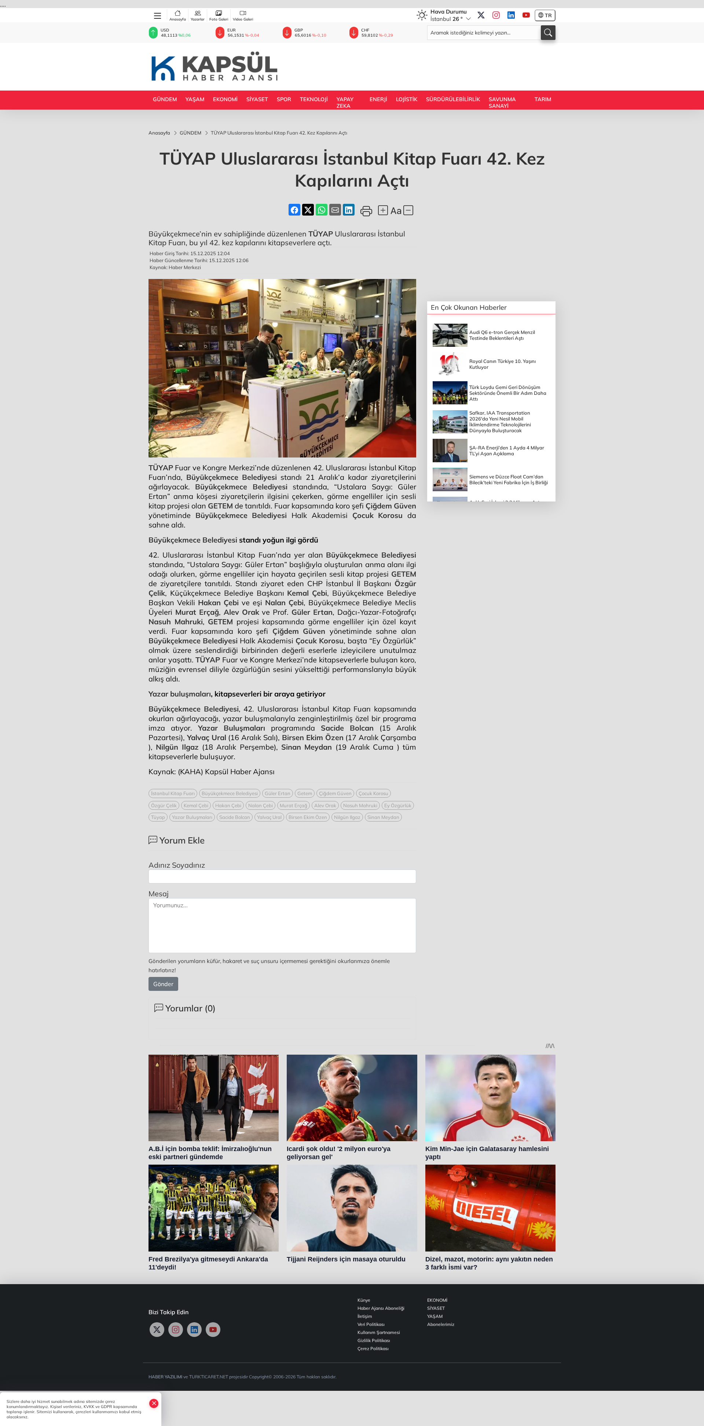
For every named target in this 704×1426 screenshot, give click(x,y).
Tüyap (158, 817)
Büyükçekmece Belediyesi (231, 477)
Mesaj (158, 893)
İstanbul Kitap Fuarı (173, 793)
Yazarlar (198, 19)
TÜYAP (320, 233)
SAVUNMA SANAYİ (502, 102)
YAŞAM (195, 99)
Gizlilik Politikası (374, 1340)
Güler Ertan (312, 612)
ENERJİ (378, 99)
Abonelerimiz (440, 1324)
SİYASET (257, 99)
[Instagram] (496, 15)
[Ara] (548, 32)
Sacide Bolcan (347, 727)
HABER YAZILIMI (165, 1376)
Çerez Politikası (373, 1348)
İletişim (365, 1316)
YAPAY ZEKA (345, 102)
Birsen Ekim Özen (313, 737)
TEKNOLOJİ (314, 99)
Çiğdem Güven (391, 505)
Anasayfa (177, 19)
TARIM (543, 99)
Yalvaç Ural (206, 737)
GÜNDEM (165, 99)
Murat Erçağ (197, 612)
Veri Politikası (371, 1324)
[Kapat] (154, 1403)
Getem (304, 793)
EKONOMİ (225, 99)
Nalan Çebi (284, 602)
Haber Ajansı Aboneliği (381, 1308)
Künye (364, 1300)
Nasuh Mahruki (175, 621)
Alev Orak (241, 612)
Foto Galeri (218, 19)
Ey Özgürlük (397, 805)
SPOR (284, 99)
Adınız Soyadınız (176, 865)
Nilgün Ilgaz (177, 746)
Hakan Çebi (218, 602)
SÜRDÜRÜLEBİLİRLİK (453, 99)
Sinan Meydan (306, 746)
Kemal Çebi (307, 593)
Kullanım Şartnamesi (379, 1332)
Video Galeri (243, 19)
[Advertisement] (422, 65)
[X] (481, 15)
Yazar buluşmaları (179, 693)
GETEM (220, 505)
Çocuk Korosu (377, 515)
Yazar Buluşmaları (231, 727)
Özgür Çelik (164, 805)
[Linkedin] (511, 15)
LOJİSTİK (406, 99)
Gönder (163, 984)
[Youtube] (526, 15)
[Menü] (157, 14)
